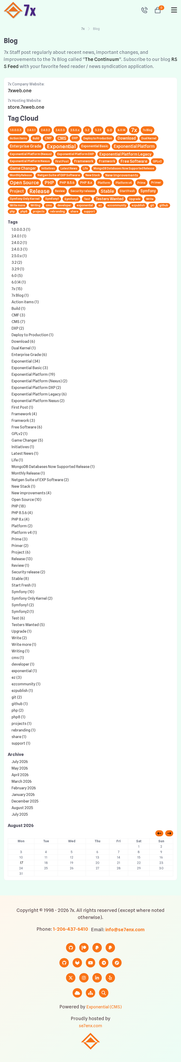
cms (49, 205)
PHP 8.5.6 (67, 182)
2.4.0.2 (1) (19, 242)
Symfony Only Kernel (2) (32, 598)
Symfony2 (71, 199)
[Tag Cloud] (77, 993)
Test (87, 199)
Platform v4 (124, 182)
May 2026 (20, 768)
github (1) (20, 704)
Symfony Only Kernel (25, 198)
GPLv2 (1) (19, 433)
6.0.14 (121, 130)
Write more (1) (24, 644)
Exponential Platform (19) (33, 374)
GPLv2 (157, 161)
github (164, 205)
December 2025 (25, 801)
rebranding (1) (23, 730)
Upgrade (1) (21, 631)
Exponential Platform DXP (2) (36, 387)
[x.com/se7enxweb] (70, 977)
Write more (17, 205)
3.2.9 (98, 130)
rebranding (57, 211)
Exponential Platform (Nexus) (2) (39, 381)
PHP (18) (18, 506)
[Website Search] (103, 993)
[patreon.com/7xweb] (84, 947)
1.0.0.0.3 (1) (21, 229)
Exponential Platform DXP (75, 154)
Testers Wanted (109, 199)
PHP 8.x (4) (20, 519)
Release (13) (22, 559)
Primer (156, 182)
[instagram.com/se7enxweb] (84, 977)
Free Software (134, 161)
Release (39, 191)
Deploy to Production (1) (32, 335)
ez (100, 205)
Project (17, 191)
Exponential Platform (134, 146)
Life (85, 168)
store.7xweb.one (26, 107)
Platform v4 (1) (24, 532)
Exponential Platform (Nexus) (31, 154)
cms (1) (18, 657)
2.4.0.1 (31, 130)
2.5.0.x (74, 130)
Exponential (61, 146)
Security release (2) (28, 572)
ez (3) (16, 677)
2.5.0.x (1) (19, 256)
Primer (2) (20, 545)
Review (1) (20, 565)
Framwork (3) (23, 420)
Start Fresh (127, 191)
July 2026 (20, 761)
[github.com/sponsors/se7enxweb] (70, 947)
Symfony (148, 191)
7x (83, 29)
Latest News (69, 168)
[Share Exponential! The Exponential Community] (117, 962)
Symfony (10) (23, 592)
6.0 (109, 130)
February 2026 (24, 788)
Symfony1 (52, 198)
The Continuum (102, 59)
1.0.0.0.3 (15, 130)
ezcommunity (116, 205)
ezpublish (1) (22, 690)
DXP (75, 138)
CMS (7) (18, 321)
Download (127, 138)
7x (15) (17, 289)
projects (39, 211)
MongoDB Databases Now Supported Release (124, 168)
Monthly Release (21, 175)
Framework (83, 161)
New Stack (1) (23, 486)
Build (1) (18, 308)
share (74, 211)
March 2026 (22, 781)
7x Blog (147, 130)
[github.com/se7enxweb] (64, 962)
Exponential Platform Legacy (125, 154)
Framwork (107, 161)
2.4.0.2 (45, 130)
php (12, 211)
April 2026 (20, 775)
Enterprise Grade (25, 146)
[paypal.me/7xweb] (97, 947)
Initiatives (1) (23, 447)
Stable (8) (20, 578)
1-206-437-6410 (70, 929)
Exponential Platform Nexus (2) (38, 401)
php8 (24, 211)
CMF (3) (18, 315)
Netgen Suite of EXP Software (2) (40, 480)
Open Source (24, 182)
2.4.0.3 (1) (19, 249)
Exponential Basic (94, 146)
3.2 (87, 130)
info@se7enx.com (125, 929)
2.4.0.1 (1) (19, 236)
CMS (62, 138)
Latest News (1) (25, 453)
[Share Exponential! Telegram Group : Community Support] (103, 962)
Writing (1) (20, 651)
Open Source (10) (26, 499)
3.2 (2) (17, 262)
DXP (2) (18, 328)
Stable (107, 191)
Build (36, 138)
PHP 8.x (86, 182)
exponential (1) (24, 671)
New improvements (121, 175)
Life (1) (17, 460)
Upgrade (134, 199)
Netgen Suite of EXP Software (58, 175)
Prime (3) (19, 539)
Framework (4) (24, 414)
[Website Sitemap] (90, 993)
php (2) (17, 710)
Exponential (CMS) (104, 1006)
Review (60, 191)
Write (149, 199)
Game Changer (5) (27, 440)
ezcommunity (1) (26, 684)
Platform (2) (22, 526)
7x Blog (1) (20, 295)
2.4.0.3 (60, 130)
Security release (82, 191)
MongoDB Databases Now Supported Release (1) (53, 466)
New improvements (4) (31, 493)
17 (21, 863)
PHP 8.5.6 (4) (22, 513)
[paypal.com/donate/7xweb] (110, 947)
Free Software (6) (27, 427)
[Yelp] (110, 977)
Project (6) (21, 552)
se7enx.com (90, 1025)
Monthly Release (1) (28, 473)
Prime (141, 182)
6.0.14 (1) (19, 282)
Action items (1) (25, 302)
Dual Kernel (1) (24, 348)
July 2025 (20, 814)
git (152, 205)
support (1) (21, 743)
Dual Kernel (148, 138)
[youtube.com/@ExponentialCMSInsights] (90, 962)
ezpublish (138, 205)
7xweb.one (20, 90)
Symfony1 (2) (23, 605)
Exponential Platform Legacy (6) (39, 394)
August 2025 (22, 808)
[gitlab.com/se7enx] (77, 962)
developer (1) (23, 664)
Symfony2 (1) (23, 611)
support (89, 211)
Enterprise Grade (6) (29, 354)
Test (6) (18, 618)
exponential (85, 205)
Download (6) (23, 341)
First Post (62, 161)
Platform (104, 182)
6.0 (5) (17, 275)
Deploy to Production (97, 138)
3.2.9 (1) (18, 269)
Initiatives (48, 168)
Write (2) (19, 638)
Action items (18, 138)
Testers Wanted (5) (28, 625)
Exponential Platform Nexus (30, 161)
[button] (155, 10)
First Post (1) (22, 407)
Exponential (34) (26, 361)
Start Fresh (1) (24, 585)
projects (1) (21, 723)
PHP (49, 182)
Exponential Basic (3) (30, 368)
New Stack (93, 175)
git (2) (17, 697)
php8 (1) (18, 717)
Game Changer (23, 168)
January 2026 (23, 794)
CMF (48, 138)
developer (64, 205)
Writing (35, 205)
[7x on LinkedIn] (97, 977)
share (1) (19, 737)
